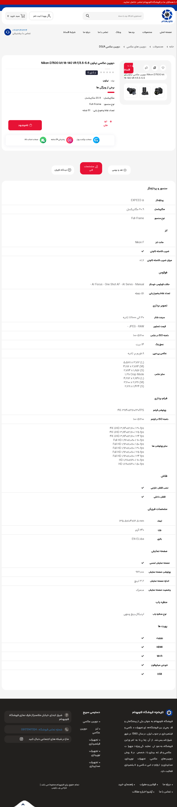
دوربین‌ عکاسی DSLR (109, 47)
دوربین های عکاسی (136, 47)
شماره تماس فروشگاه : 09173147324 (41, 730)
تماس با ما (103, 32)
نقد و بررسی (117, 170)
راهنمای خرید (125, 784)
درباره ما (86, 32)
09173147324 (19, 30)
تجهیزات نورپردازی (94, 753)
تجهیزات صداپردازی (94, 764)
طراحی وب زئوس (59, 788)
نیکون (106, 81)
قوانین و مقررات (148, 784)
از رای (91, 73)
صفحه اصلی (166, 32)
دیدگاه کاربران (61, 170)
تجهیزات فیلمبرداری (94, 742)
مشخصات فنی (89, 168)
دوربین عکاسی (90, 721)
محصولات (147, 32)
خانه (171, 47)
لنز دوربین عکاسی (90, 731)
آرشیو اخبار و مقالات (142, 792)
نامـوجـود (23, 125)
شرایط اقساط (69, 32)
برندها (132, 32)
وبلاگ (118, 32)
